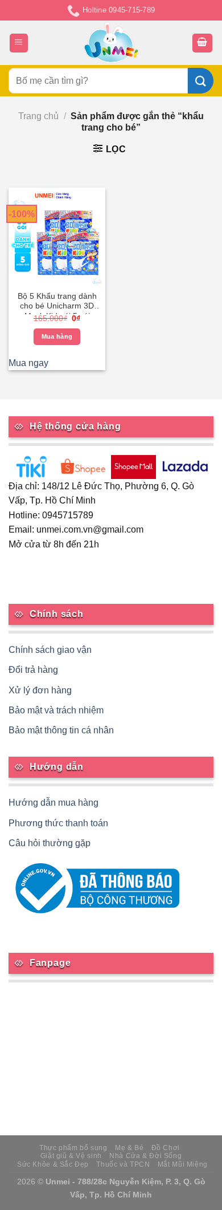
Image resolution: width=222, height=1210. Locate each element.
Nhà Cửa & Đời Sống (145, 1156)
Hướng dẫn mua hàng (53, 802)
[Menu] (19, 43)
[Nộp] (200, 81)
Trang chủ (38, 116)
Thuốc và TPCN (123, 1164)
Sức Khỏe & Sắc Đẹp (53, 1164)
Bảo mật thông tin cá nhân (61, 730)
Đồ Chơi (165, 1148)
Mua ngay (28, 363)
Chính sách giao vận (50, 650)
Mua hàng (57, 336)
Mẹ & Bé (129, 1148)
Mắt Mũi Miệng (183, 1164)
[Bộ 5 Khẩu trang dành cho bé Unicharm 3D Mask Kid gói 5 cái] (57, 236)
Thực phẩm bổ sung (73, 1148)
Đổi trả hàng (33, 670)
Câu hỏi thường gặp (50, 843)
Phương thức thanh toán (58, 823)
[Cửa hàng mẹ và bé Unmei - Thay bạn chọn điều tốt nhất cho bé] (111, 43)
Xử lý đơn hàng (40, 690)
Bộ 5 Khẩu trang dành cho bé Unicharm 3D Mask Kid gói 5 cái (57, 303)
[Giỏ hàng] (202, 43)
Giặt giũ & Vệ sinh (71, 1156)
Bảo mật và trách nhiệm (56, 710)
